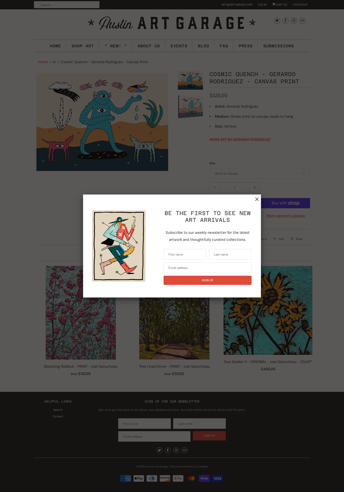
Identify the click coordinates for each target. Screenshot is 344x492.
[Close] (257, 199)
